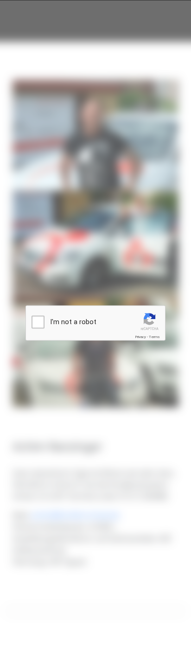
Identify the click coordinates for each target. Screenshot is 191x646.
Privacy (140, 337)
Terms (154, 337)
